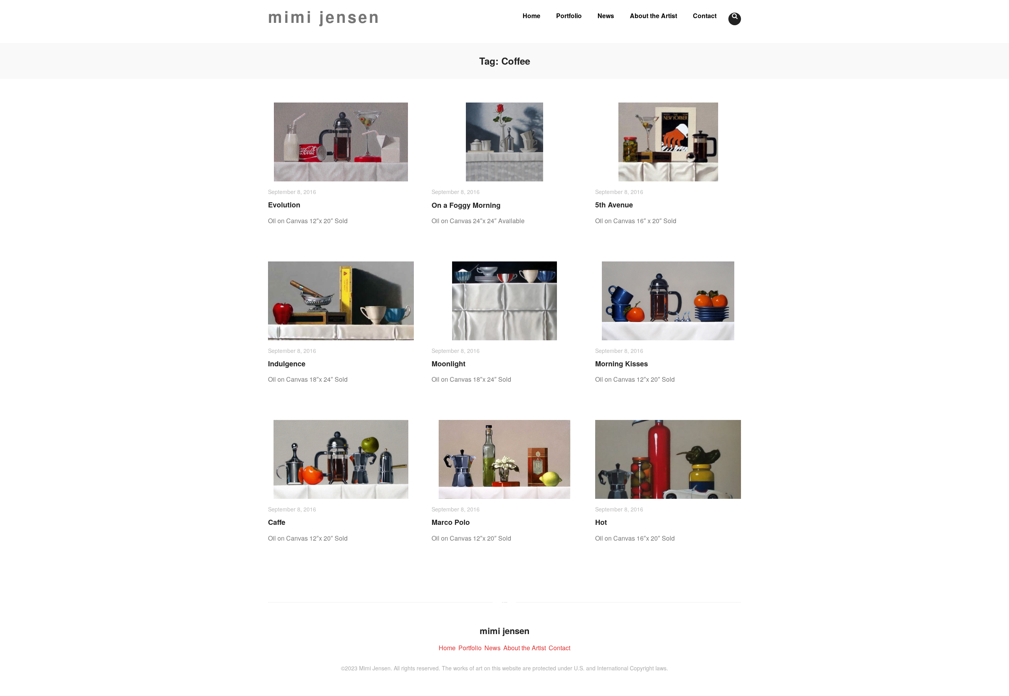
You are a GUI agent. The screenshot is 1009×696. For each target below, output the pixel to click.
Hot (601, 522)
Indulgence (286, 363)
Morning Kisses (621, 363)
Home (531, 15)
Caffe (276, 522)
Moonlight (448, 363)
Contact (705, 15)
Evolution (284, 205)
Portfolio (569, 15)
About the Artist (653, 15)
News (606, 15)
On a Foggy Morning (466, 205)
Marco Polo (451, 522)
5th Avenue (614, 205)
